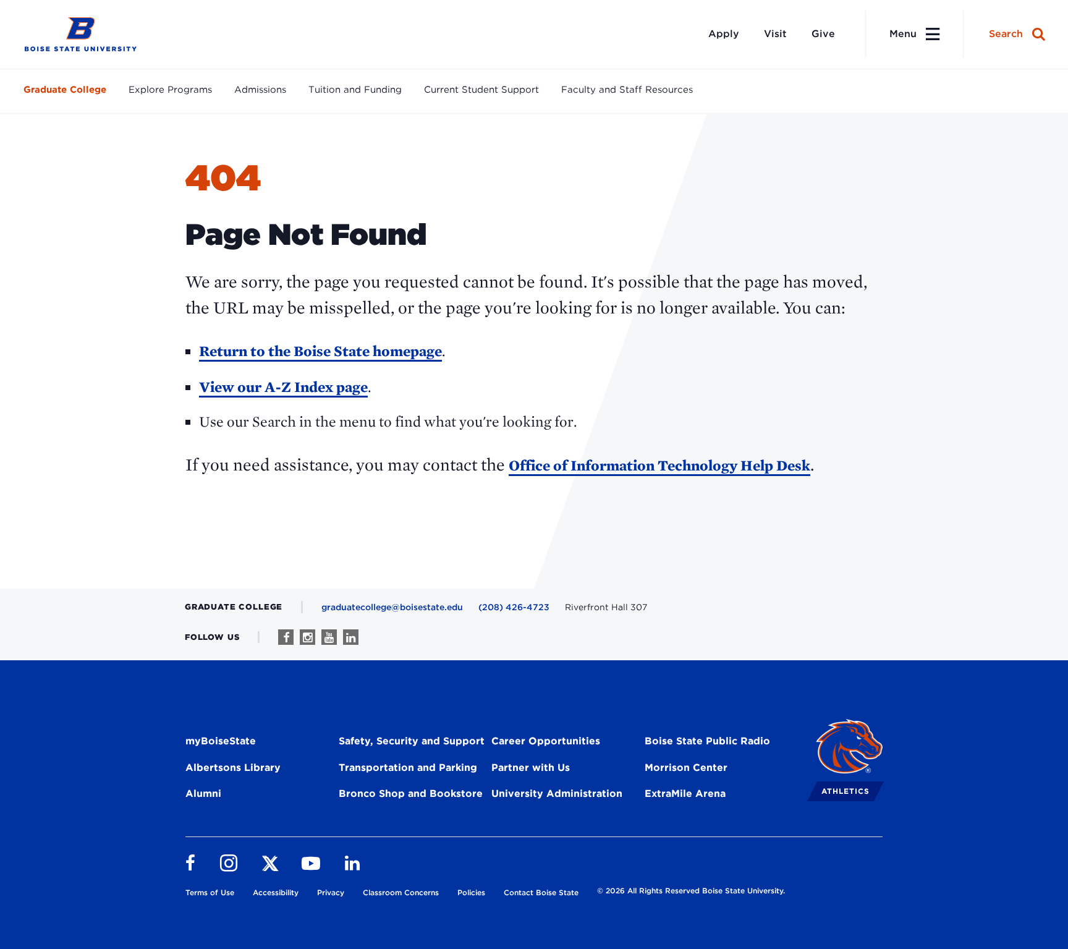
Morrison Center (686, 767)
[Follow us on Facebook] (286, 637)
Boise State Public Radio (707, 741)
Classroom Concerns (401, 892)
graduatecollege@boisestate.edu (392, 607)
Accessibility (276, 892)
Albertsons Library (233, 767)
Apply (723, 34)
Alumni (203, 793)
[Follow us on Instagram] (307, 637)
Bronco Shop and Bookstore (411, 793)
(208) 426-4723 (513, 607)
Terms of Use (209, 892)
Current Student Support (481, 89)
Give (823, 34)
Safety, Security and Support (412, 741)
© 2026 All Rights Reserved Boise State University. (691, 890)
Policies (471, 892)
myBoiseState (220, 741)
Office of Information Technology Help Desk (659, 465)
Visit (775, 34)
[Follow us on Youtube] (329, 637)
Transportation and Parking (408, 767)
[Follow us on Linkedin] (350, 637)
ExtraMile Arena (685, 793)
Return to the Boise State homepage (320, 351)
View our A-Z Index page (283, 387)
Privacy (330, 892)
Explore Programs (170, 89)
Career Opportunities (545, 741)
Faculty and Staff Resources (627, 89)
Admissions (260, 89)
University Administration (556, 793)
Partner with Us (530, 767)
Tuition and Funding (355, 89)
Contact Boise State (541, 892)
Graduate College (64, 89)
